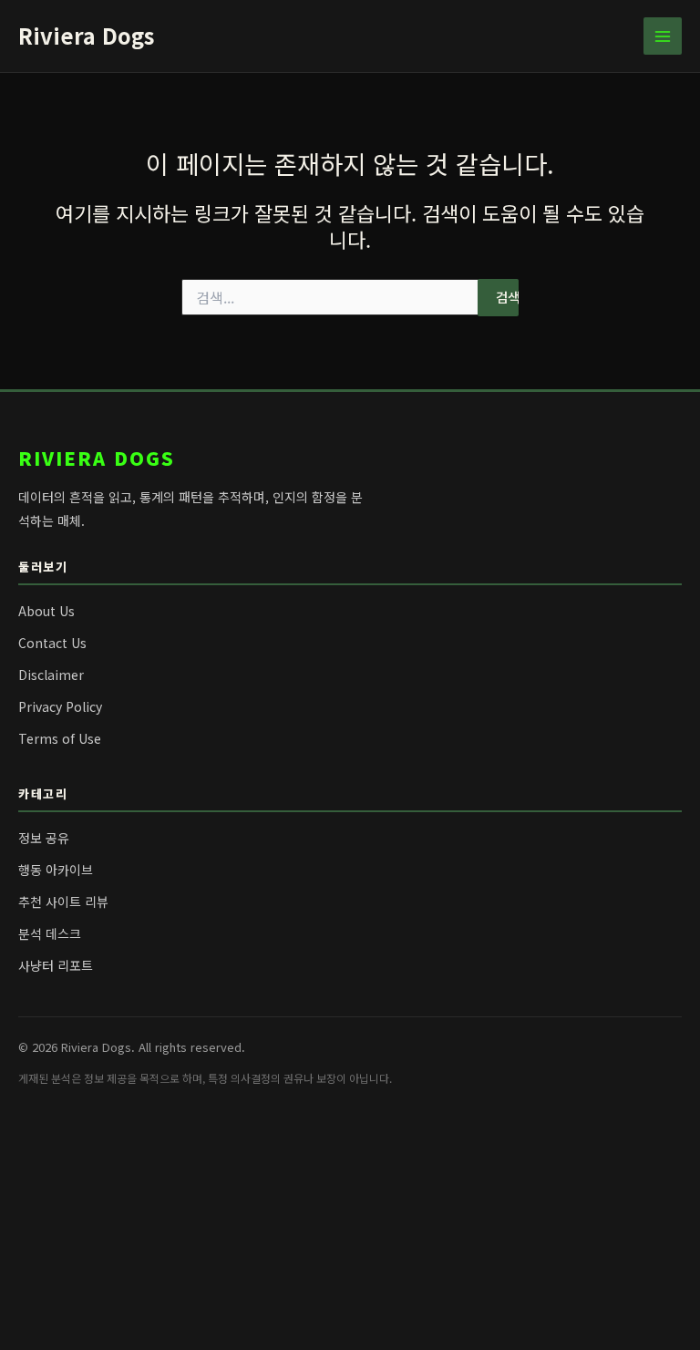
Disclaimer (51, 674)
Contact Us (52, 643)
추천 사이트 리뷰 (63, 901)
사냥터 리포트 (55, 965)
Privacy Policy (60, 706)
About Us (46, 611)
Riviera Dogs (86, 35)
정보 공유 (43, 838)
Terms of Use (59, 738)
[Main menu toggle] (662, 36)
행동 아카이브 (55, 869)
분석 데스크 (49, 933)
